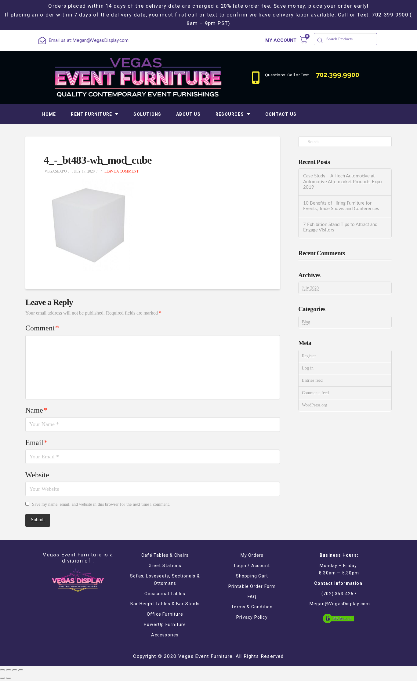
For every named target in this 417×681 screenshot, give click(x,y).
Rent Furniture (91, 114)
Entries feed (312, 380)
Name (36, 410)
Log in (308, 368)
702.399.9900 (337, 74)
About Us (188, 114)
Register (309, 356)
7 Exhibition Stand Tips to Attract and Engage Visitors (340, 227)
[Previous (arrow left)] (2, 678)
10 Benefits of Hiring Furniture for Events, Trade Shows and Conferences (341, 206)
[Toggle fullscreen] (14, 670)
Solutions (147, 114)
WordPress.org (314, 405)
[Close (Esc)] (2, 670)
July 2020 (310, 288)
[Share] (8, 670)
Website (37, 475)
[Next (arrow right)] (8, 678)
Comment (42, 328)
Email (36, 442)
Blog (306, 322)
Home (49, 114)
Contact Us (280, 114)
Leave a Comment (121, 171)
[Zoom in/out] (20, 670)
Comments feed (315, 393)
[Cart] (303, 40)
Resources (230, 114)
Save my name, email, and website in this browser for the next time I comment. (101, 504)
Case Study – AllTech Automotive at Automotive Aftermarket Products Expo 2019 (342, 182)
